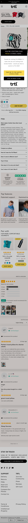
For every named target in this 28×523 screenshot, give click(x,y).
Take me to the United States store (14, 73)
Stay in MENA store (14, 78)
